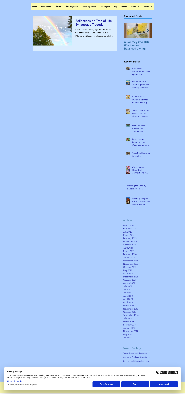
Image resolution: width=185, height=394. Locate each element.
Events (125, 353)
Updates (126, 361)
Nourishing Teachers (131, 357)
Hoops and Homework (138, 353)
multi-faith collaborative (140, 361)
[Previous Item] (128, 31)
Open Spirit (145, 357)
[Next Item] (147, 31)
